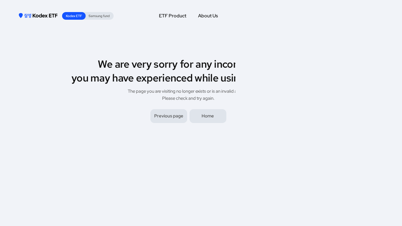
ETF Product (172, 16)
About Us (208, 16)
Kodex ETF (74, 16)
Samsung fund (99, 16)
